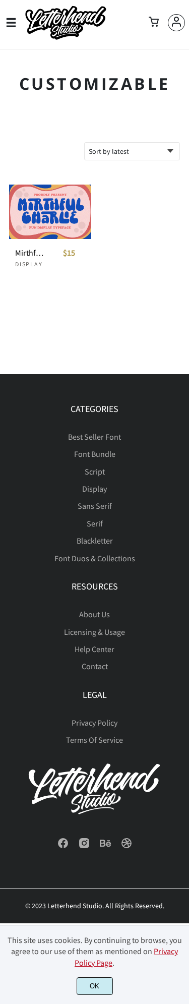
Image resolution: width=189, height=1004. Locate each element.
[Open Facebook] (63, 846)
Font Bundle (94, 454)
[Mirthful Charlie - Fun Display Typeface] (50, 212)
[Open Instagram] (84, 846)
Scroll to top (180, 439)
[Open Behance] (105, 846)
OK (94, 986)
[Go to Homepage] (65, 37)
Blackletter (95, 541)
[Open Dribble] (126, 846)
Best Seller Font (94, 437)
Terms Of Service (94, 740)
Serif (95, 523)
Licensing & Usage (94, 632)
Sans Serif (95, 506)
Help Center (94, 649)
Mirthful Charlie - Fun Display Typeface (29, 253)
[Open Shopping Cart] (154, 23)
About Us (94, 614)
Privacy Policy (94, 723)
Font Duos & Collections (94, 558)
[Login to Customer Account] (176, 23)
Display (29, 264)
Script (95, 471)
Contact (95, 666)
